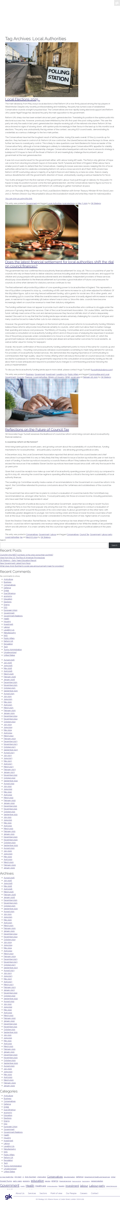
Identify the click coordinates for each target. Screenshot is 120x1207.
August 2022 (9, 783)
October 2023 (9, 747)
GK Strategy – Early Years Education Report (18, 560)
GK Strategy (96, 203)
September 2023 (11, 750)
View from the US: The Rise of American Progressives (22, 558)
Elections (7, 602)
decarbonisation (69, 1177)
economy (8, 596)
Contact (94, 1193)
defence (79, 1177)
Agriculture (8, 579)
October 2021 (9, 812)
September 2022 (11, 781)
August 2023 (9, 753)
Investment (50, 374)
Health (6, 619)
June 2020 (8, 854)
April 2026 (8, 671)
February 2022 (10, 800)
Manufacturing (10, 633)
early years (17, 1181)
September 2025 (11, 691)
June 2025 (8, 699)
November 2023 (10, 744)
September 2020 (11, 845)
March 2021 (8, 828)
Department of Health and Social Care (97, 1177)
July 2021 (7, 817)
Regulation (8, 644)
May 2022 (8, 792)
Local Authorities (54, 203)
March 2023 (8, 767)
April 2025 (8, 705)
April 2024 (8, 733)
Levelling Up (61, 374)
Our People (71, 1193)
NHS (6, 635)
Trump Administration (13, 649)
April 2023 (8, 764)
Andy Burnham (30, 1177)
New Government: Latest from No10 (15, 563)
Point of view (56, 1193)
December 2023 (10, 741)
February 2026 (10, 677)
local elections (68, 203)
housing (61, 1186)
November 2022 (10, 775)
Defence (7, 588)
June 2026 (8, 665)
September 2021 (10, 814)
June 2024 (8, 727)
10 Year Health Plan (6, 1177)
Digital (6, 590)
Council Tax (84, 534)
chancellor (41, 1177)
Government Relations (13, 616)
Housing (7, 621)
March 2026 (9, 674)
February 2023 (10, 769)
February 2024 (10, 738)
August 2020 (9, 848)
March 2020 (9, 862)
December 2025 (10, 682)
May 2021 (7, 823)
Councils (20, 377)
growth (22, 1186)
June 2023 (8, 758)
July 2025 (8, 696)
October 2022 (9, 778)
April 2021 (8, 826)
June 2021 (8, 820)
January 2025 (9, 713)
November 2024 (10, 719)
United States (9, 655)
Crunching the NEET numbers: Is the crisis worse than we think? (26, 555)
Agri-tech (18, 1177)
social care (75, 377)
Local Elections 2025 (22, 99)
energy (54, 1181)
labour (84, 1185)
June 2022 (8, 789)
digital (113, 1177)
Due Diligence (9, 593)
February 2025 (10, 710)
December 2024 (10, 716)
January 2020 (9, 868)
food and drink (76, 1181)
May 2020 (8, 857)
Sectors (43, 1193)
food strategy (86, 1181)
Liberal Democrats (111, 1186)
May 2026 (8, 668)
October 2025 (9, 688)
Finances (28, 377)
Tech (6, 647)
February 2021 (9, 831)
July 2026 (8, 663)
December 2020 (10, 837)
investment (72, 1185)
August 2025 (9, 694)
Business (30, 374)
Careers (83, 1193)
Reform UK (8, 641)
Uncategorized (10, 652)
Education (8, 599)
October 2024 (9, 722)
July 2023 (8, 755)
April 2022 (8, 795)
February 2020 (10, 865)
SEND (67, 377)
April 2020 (8, 859)
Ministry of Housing (56, 377)
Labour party (106, 534)
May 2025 (8, 702)
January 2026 (9, 679)
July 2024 (8, 724)
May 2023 (8, 761)
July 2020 (8, 851)
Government (31, 203)
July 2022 (8, 786)
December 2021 (10, 806)
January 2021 (9, 834)
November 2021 (10, 809)
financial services (65, 1181)
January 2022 (9, 803)
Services (32, 1193)
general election (97, 1181)
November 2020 (11, 840)
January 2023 (9, 772)
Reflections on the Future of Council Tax (37, 429)
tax (21, 537)
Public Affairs (73, 374)
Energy (7, 605)
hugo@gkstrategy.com (101, 369)
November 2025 (10, 685)
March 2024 (8, 736)
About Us (20, 1193)
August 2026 (9, 660)
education (37, 1180)
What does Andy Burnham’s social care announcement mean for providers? (32, 566)
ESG (5, 607)
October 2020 (10, 842)
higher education (52, 1186)
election (47, 1181)
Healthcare (40, 1186)
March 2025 (8, 708)
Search (3, 540)
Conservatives (32, 534)
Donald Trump (6, 1181)
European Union (10, 610)
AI (23, 1177)
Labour (53, 534)
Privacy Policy (60, 1202)
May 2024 (8, 730)
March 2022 (8, 798)
